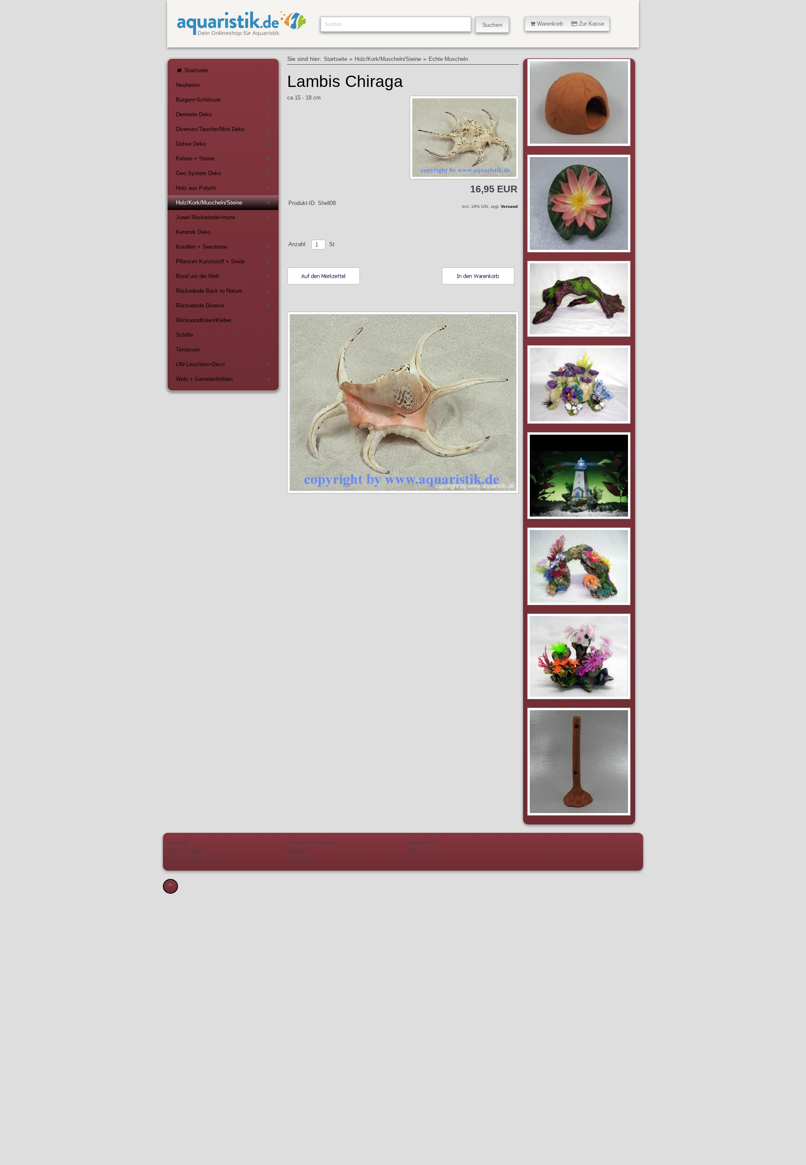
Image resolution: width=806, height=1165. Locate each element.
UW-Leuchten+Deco (224, 366)
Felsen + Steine (224, 160)
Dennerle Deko (224, 116)
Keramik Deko (193, 232)
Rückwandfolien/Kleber (203, 320)
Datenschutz (421, 842)
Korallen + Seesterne (224, 248)
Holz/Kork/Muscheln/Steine (224, 204)
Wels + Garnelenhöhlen (224, 381)
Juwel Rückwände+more (224, 219)
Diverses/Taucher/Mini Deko (224, 131)
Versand (509, 206)
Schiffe (184, 335)
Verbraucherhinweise (311, 842)
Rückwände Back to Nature (224, 292)
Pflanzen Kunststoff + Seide (224, 263)
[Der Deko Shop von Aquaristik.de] (241, 33)
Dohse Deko (224, 145)
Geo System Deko (224, 175)
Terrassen (188, 349)
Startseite (195, 70)
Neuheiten (188, 85)
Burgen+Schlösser (224, 101)
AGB (412, 851)
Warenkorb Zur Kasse (569, 24)
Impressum (299, 860)
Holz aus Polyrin (224, 189)
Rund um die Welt (224, 278)
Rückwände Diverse (224, 307)
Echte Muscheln (448, 59)
